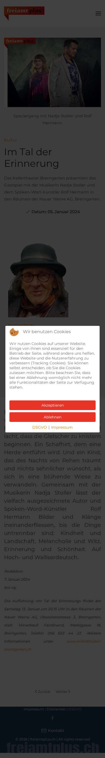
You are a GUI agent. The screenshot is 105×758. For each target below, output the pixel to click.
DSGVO (39, 427)
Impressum (62, 427)
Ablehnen (52, 417)
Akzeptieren (52, 405)
